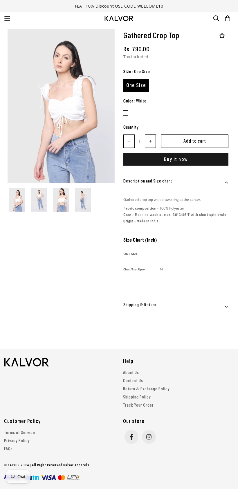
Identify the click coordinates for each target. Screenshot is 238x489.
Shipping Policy (137, 397)
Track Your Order (138, 405)
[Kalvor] (119, 18)
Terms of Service (19, 433)
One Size (136, 85)
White (125, 113)
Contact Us (133, 381)
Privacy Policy (17, 441)
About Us (131, 373)
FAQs (8, 449)
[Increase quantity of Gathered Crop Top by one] (150, 141)
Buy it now (176, 159)
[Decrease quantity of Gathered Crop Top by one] (129, 141)
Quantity (131, 127)
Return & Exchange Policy (146, 389)
